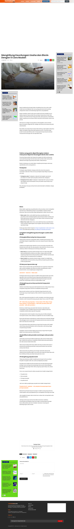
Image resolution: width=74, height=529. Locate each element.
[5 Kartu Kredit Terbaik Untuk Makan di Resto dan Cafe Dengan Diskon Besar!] (15, 466)
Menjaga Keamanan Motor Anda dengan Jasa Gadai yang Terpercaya (6, 491)
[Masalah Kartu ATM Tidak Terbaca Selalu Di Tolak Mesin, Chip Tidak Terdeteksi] (15, 103)
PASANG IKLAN (30, 508)
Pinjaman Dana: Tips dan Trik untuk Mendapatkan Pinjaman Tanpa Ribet (62, 67)
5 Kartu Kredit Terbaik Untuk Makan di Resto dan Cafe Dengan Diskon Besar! (7, 466)
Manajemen (30, 454)
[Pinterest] (51, 60)
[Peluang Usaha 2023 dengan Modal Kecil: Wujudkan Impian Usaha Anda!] (70, 87)
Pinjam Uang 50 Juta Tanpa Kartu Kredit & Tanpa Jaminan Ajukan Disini (7, 117)
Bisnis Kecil (25, 454)
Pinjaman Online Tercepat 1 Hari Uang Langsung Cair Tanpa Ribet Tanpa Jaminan (7, 97)
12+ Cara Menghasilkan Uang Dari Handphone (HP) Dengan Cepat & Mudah (7, 111)
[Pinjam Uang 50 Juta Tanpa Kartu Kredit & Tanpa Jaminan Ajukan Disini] (15, 117)
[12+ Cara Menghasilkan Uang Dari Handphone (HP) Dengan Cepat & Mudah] (15, 110)
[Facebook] (46, 60)
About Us (30, 503)
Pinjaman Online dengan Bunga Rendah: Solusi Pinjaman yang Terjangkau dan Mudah (62, 80)
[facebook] (35, 448)
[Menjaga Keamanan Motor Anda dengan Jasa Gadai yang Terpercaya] (15, 491)
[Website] (14, 517)
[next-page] (4, 495)
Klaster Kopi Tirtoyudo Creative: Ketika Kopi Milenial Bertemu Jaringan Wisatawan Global (62, 59)
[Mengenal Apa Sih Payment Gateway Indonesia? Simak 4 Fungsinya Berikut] (15, 478)
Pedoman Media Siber (32, 509)
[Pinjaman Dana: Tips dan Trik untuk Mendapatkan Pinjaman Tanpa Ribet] (70, 66)
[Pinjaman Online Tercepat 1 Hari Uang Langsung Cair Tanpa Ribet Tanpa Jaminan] (15, 97)
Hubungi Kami (30, 505)
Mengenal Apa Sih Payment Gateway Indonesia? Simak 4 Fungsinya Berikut (6, 478)
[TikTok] (11, 517)
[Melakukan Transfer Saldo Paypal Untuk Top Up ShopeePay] (15, 472)
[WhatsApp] (53, 60)
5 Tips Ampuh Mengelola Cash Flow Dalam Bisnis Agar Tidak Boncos (7, 484)
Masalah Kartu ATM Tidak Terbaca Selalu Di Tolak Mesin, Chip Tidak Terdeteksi (6, 104)
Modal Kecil (35, 454)
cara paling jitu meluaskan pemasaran (43, 229)
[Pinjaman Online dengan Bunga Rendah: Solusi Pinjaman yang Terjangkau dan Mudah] (70, 79)
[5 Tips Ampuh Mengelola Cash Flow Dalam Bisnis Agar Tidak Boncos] (15, 484)
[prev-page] (3, 495)
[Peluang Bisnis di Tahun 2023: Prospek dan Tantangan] (70, 73)
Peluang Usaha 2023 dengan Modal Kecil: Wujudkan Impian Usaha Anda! (61, 87)
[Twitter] (48, 60)
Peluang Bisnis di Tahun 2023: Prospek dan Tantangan (62, 73)
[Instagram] (9, 517)
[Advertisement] (32, 10)
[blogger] (33, 448)
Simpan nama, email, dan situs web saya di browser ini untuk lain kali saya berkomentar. (48, 474)
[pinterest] (38, 448)
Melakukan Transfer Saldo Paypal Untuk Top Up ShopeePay (6, 472)
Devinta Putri (4, 60)
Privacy (29, 506)
